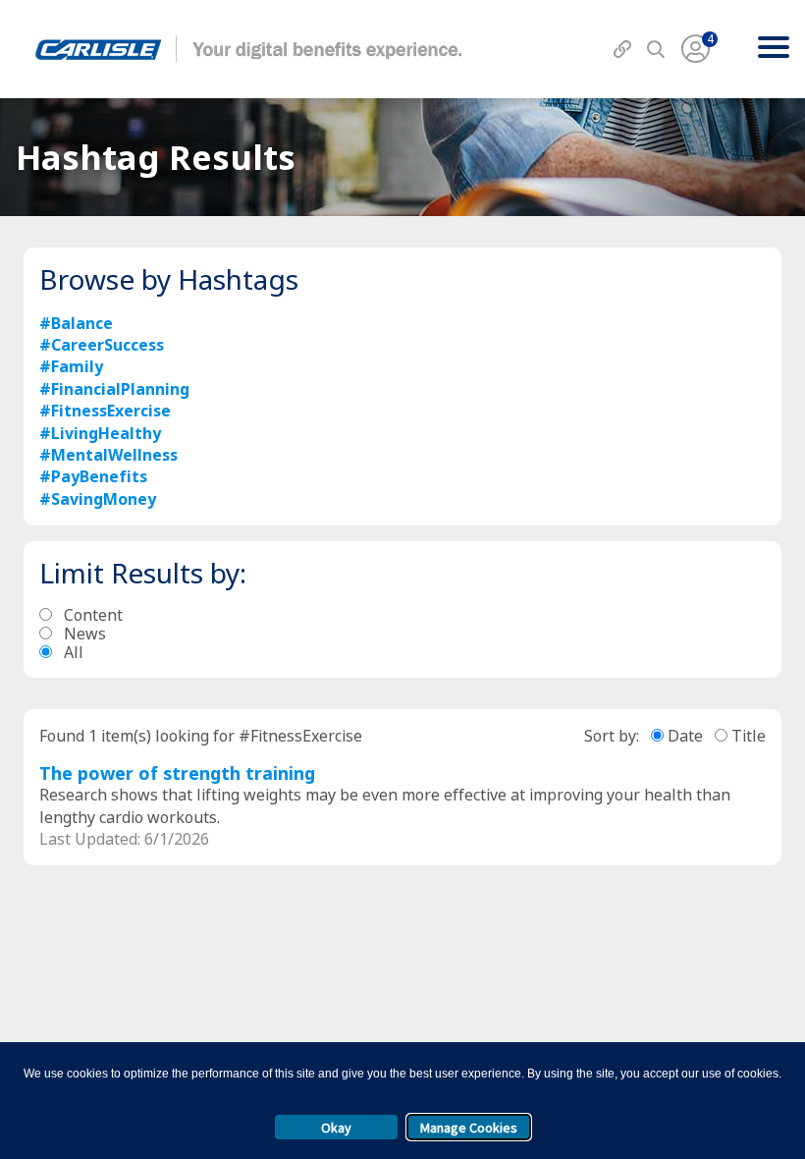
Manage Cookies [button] (468, 1127)
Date (685, 735)
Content (93, 615)
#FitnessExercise (105, 410)
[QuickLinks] (622, 50)
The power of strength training (177, 773)
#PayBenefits (93, 476)
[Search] (656, 50)
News (85, 634)
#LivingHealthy (100, 433)
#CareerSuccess (101, 345)
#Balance (76, 323)
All (73, 652)
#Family (71, 366)
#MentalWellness (108, 455)
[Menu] (773, 49)
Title (748, 735)
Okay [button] (336, 1127)
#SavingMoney (97, 499)
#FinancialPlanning (114, 389)
